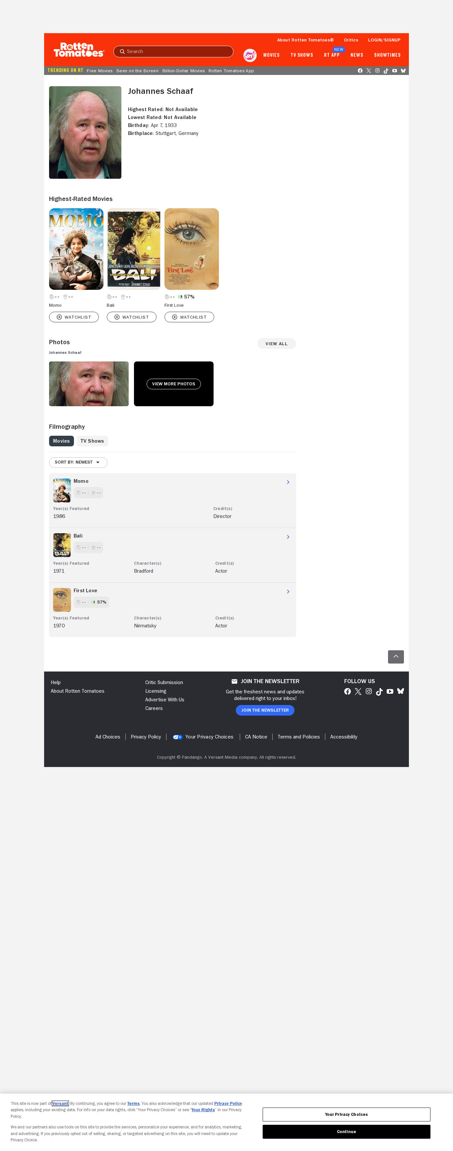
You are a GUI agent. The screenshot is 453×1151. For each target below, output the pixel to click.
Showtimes (387, 55)
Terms (133, 1103)
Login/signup (384, 39)
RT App (332, 55)
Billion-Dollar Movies (183, 70)
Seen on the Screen (137, 70)
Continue (346, 1131)
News (357, 55)
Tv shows (302, 55)
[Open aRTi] (250, 55)
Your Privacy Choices (209, 736)
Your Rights (203, 1110)
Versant (60, 1103)
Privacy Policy (228, 1103)
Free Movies (99, 70)
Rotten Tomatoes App (231, 70)
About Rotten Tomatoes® (305, 39)
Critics (351, 39)
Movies (271, 55)
